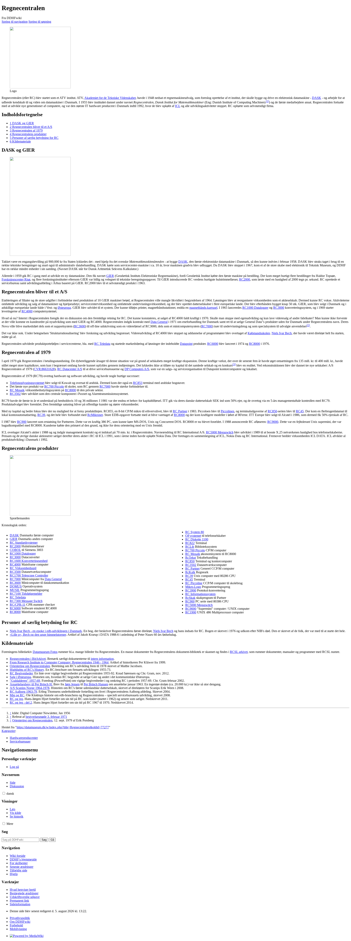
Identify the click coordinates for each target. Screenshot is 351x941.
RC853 (137, 383)
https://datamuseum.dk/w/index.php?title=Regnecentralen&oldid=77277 (63, 727)
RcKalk (190, 572)
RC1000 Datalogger (255, 307)
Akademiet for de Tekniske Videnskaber (110, 98)
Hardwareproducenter (24, 738)
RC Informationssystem (200, 594)
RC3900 (190, 590)
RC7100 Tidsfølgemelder (26, 593)
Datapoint (186, 343)
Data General (159, 322)
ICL (177, 106)
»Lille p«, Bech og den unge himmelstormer (38, 634)
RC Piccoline (193, 583)
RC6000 (212, 343)
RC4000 (27, 311)
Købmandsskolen (259, 333)
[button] (3, 793)
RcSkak (190, 597)
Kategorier (8, 731)
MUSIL (15, 590)
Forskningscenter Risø (16, 279)
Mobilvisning (18, 929)
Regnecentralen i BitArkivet (28, 658)
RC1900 (190, 612)
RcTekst (190, 557)
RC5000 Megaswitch (219, 432)
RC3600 (79, 326)
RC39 (41, 415)
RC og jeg (16, 699)
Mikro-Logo (193, 586)
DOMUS (16, 586)
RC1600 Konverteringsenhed (29, 561)
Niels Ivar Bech (282, 333)
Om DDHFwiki (20, 921)
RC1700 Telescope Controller (29, 575)
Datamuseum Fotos (45, 652)
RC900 (21, 421)
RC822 (190, 543)
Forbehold (16, 925)
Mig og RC (17, 695)
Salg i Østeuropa (20, 677)
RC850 (272, 411)
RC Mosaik (17, 390)
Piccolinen (227, 411)
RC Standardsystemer (24, 542)
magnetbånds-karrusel (203, 307)
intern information (102, 658)
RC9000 (272, 421)
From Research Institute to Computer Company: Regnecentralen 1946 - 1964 (59, 662)
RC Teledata (102, 343)
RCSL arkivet (239, 652)
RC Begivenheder (21, 673)
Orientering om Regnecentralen (30, 666)
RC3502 (15, 393)
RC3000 (278, 307)
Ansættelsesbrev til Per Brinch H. (31, 684)
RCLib (189, 546)
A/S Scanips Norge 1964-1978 (29, 688)
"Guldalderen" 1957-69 (25, 680)
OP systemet (193, 535)
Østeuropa (64, 307)
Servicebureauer (20, 741)
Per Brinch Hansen (96, 684)
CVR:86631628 (44, 369)
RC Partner (180, 411)
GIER (110, 276)
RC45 (300, 411)
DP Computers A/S (137, 369)
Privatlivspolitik (20, 918)
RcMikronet (95, 415)
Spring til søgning (39, 21)
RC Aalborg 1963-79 (23, 691)
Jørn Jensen (72, 684)
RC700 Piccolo (54, 386)
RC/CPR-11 (17, 604)
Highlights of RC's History (27, 669)
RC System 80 (194, 532)
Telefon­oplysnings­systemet (27, 383)
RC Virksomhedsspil (23, 568)
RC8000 (254, 343)
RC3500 (15, 571)
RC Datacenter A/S (69, 369)
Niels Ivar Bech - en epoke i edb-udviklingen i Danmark (46, 631)
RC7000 (206, 326)
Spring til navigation (15, 21)
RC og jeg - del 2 (21, 702)
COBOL (15, 550)
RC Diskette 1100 (196, 539)
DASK (316, 98)
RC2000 (244, 279)
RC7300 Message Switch (26, 601)
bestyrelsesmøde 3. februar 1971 (46, 716)
